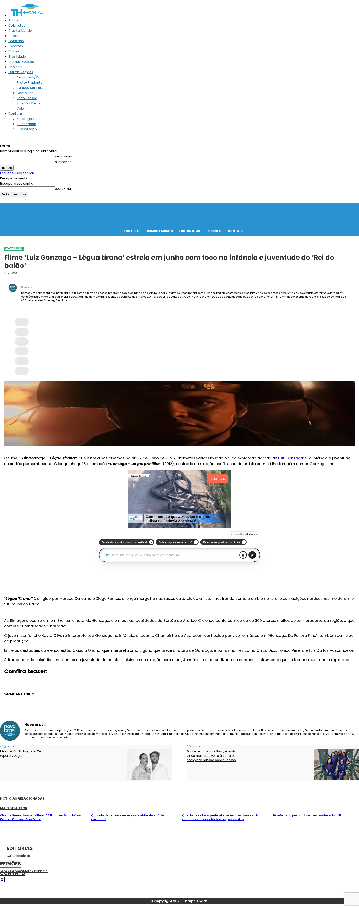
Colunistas (16, 25)
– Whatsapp (27, 129)
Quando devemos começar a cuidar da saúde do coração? (129, 817)
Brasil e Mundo (20, 30)
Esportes (15, 46)
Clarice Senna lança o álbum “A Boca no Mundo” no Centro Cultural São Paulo (40, 817)
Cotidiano (16, 41)
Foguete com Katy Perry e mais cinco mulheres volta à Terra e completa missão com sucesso (211, 755)
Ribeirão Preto (28, 103)
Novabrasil (13, 248)
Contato (15, 113)
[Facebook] (22, 322)
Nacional (15, 67)
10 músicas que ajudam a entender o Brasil (307, 815)
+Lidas (13, 20)
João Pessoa (27, 98)
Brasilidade (17, 56)
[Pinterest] (22, 341)
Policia (13, 35)
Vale (20, 108)
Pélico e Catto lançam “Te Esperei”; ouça (20, 753)
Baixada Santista (30, 87)
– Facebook (26, 124)
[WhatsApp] (22, 351)
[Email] (22, 371)
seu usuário (64, 156)
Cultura (14, 51)
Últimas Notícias (21, 61)
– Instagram (27, 118)
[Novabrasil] (13, 293)
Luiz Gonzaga (290, 458)
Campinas (25, 92)
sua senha (63, 162)
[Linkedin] (22, 361)
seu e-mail (63, 188)
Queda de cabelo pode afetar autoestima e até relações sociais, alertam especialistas (220, 817)
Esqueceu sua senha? (17, 173)
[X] (22, 332)
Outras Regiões (20, 72)
